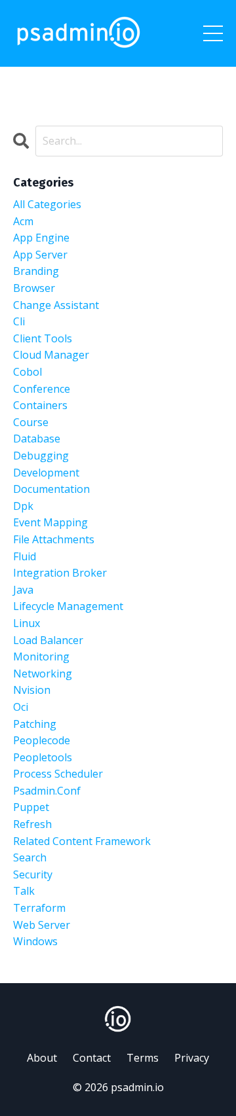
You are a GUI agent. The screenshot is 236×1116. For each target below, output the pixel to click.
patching (34, 724)
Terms (143, 1058)
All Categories (47, 204)
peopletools (42, 757)
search (30, 857)
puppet (31, 807)
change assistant (56, 305)
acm (23, 221)
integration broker (60, 573)
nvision (31, 690)
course (31, 422)
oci (20, 707)
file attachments (53, 539)
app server (40, 254)
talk (24, 891)
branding (36, 271)
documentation (51, 489)
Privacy (191, 1058)
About (42, 1058)
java (23, 590)
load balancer (48, 640)
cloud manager (51, 355)
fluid (24, 556)
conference (41, 389)
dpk (23, 506)
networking (42, 673)
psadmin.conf (47, 790)
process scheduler (58, 773)
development (46, 472)
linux (26, 623)
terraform (39, 908)
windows (35, 941)
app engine (41, 237)
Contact (92, 1058)
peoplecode (41, 740)
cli (19, 321)
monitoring (41, 656)
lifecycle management (68, 606)
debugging (41, 455)
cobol (27, 372)
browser (34, 288)
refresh (32, 824)
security (32, 874)
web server (41, 925)
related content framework (82, 841)
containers (40, 405)
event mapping (50, 522)
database (36, 438)
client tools (42, 338)
